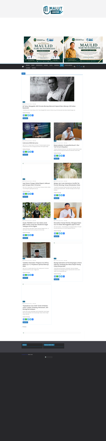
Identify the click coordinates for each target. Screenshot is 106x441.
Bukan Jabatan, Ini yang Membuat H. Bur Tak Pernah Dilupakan (66, 146)
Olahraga (28, 67)
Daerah (32, 65)
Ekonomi (46, 65)
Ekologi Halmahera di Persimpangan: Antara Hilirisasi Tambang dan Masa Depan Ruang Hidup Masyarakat (68, 264)
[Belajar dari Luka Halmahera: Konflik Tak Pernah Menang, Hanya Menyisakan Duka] (68, 170)
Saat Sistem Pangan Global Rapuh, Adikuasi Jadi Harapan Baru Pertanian (36, 184)
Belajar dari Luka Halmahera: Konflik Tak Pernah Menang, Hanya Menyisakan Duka (67, 184)
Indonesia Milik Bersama (30, 143)
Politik (51, 65)
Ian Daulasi (30, 140)
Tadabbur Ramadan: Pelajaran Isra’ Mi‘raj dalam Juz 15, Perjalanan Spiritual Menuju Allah (36, 264)
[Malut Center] (23, 66)
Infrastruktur (39, 65)
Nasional (34, 67)
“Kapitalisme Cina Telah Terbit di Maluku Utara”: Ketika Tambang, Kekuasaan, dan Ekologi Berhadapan (35, 307)
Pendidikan (56, 65)
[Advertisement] (53, 26)
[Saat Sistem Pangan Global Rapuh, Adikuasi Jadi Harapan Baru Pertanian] (37, 170)
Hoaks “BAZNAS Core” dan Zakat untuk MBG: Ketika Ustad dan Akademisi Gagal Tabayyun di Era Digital (35, 224)
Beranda (28, 65)
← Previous (24, 326)
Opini (62, 65)
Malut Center (30, 354)
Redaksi (24, 345)
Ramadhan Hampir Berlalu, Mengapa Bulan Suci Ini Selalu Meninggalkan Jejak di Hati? (67, 223)
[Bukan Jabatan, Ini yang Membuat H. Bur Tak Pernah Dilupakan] (68, 131)
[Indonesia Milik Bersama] (37, 130)
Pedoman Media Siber (49, 345)
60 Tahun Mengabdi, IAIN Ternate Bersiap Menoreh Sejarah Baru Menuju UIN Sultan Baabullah (49, 107)
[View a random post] (83, 66)
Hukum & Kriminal (68, 65)
